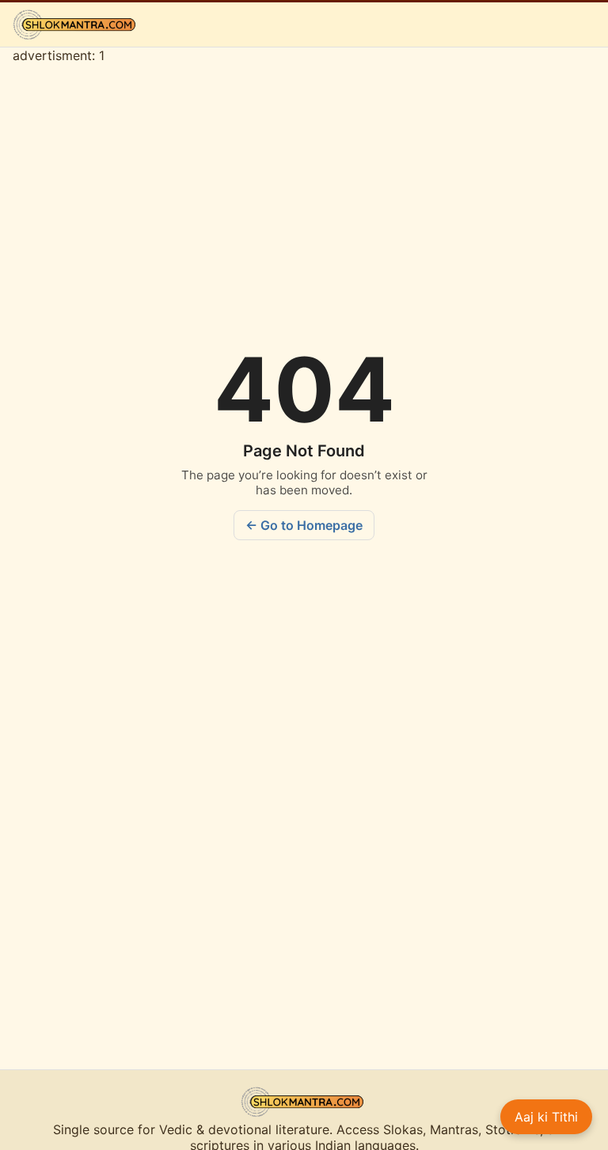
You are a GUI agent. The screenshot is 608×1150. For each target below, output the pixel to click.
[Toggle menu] (583, 24)
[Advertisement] (304, 933)
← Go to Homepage (304, 525)
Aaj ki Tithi (546, 1117)
